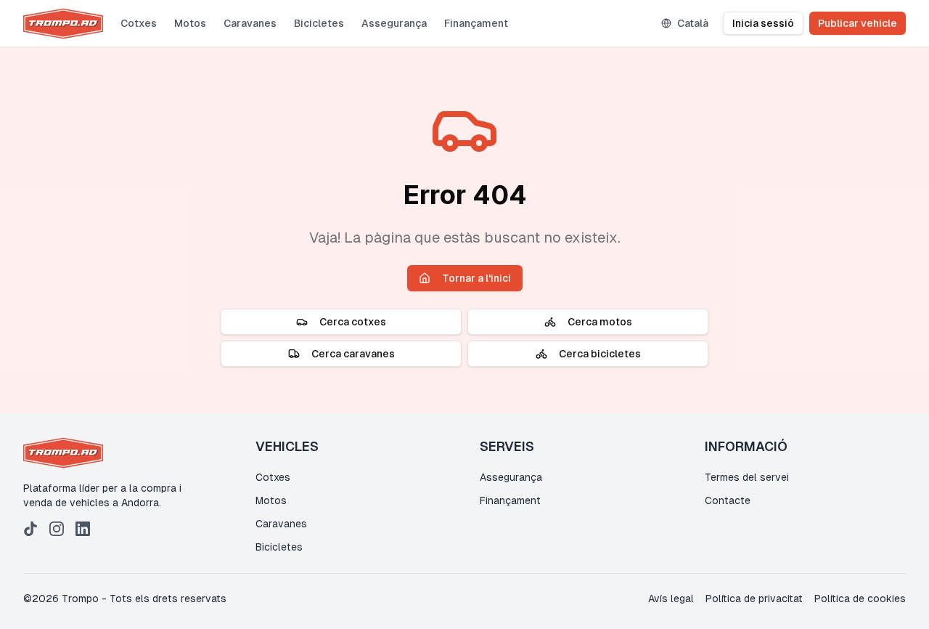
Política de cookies (860, 598)
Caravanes (250, 23)
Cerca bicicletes (600, 354)
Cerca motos (600, 322)
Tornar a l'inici (476, 278)
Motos (190, 23)
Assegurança (394, 23)
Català (692, 23)
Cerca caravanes (353, 354)
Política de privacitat (754, 598)
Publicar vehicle (857, 23)
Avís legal (671, 598)
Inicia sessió (763, 23)
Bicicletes (319, 23)
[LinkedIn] (82, 529)
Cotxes (138, 23)
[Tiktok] (30, 529)
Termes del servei (747, 477)
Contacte (727, 500)
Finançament (476, 23)
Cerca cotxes (352, 322)
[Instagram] (56, 529)
